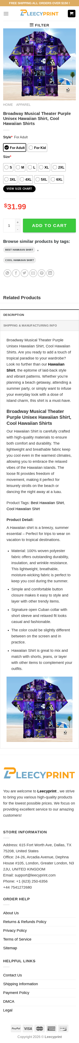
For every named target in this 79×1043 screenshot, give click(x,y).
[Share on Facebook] (16, 273)
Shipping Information (20, 984)
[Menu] (6, 13)
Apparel (23, 104)
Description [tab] (13, 315)
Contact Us (12, 975)
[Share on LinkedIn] (50, 273)
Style (7, 137)
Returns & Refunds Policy (24, 922)
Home (8, 104)
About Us (11, 913)
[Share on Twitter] (24, 273)
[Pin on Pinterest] (42, 273)
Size (7, 157)
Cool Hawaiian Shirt (19, 260)
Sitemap (10, 948)
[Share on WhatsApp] (7, 273)
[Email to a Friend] (33, 273)
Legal (7, 1010)
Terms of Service (17, 939)
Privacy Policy (15, 930)
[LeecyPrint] (39, 13)
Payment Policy (16, 993)
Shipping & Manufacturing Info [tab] (30, 325)
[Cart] (72, 14)
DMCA (8, 1001)
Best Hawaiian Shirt (19, 249)
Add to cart (49, 225)
